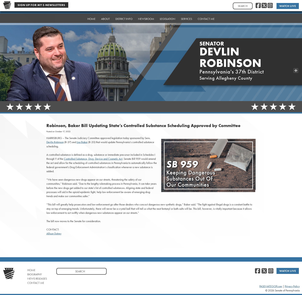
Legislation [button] (167, 19)
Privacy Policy (292, 286)
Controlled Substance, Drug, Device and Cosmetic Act (93, 159)
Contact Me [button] (206, 19)
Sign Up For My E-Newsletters (41, 5)
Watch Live (287, 6)
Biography (34, 274)
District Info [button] (123, 19)
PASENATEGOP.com (270, 286)
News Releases (37, 278)
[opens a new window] (296, 64)
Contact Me (35, 283)
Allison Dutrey (53, 233)
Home (91, 19)
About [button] (105, 19)
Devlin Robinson (55, 142)
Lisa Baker (82, 142)
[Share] (296, 70)
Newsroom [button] (146, 19)
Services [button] (186, 19)
